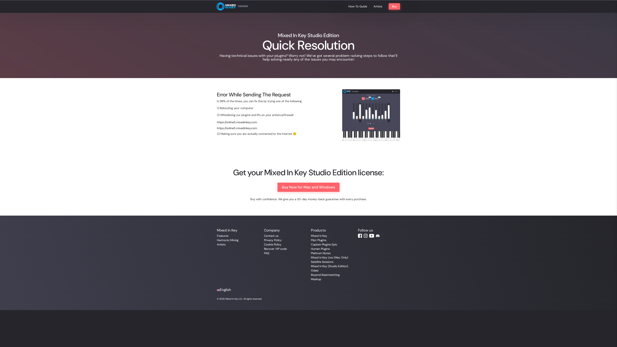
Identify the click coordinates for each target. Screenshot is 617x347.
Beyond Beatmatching (325, 275)
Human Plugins (320, 249)
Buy (394, 6)
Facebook (360, 236)
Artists (378, 6)
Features (222, 236)
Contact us (271, 236)
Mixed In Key (319, 236)
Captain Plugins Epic (324, 244)
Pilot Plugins (318, 240)
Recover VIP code (275, 249)
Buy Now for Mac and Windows (308, 187)
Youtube (371, 236)
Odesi (314, 270)
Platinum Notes (321, 253)
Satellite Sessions (322, 262)
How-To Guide (357, 6)
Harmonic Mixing (227, 240)
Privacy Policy (273, 240)
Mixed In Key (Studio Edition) (329, 266)
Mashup (316, 279)
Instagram (366, 236)
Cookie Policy (273, 244)
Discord (378, 236)
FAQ (266, 253)
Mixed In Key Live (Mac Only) (329, 257)
